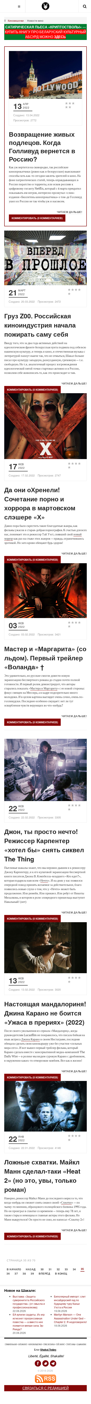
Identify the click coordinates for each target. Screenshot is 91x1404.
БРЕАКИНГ (22, 1344)
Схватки (66, 1202)
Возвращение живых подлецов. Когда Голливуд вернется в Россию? (42, 146)
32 (58, 1269)
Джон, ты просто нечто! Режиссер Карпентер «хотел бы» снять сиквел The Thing (44, 845)
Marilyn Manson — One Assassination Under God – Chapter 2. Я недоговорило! (70, 1318)
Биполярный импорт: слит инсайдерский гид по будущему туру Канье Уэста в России (70, 1302)
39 (32, 1273)
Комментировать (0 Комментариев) (37, 218)
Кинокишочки (16, 20)
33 (66, 1269)
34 (74, 1269)
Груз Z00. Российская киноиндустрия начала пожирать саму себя (40, 325)
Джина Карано (30, 1039)
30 (42, 1269)
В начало (14, 1269)
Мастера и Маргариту (43, 688)
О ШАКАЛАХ (81, 1344)
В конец (61, 1273)
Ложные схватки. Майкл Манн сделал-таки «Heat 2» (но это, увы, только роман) (42, 1175)
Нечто (44, 880)
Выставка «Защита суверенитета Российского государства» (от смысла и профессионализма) (29, 1302)
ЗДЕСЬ (60, 36)
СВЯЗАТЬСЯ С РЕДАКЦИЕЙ (45, 1388)
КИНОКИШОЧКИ (35, 1344)
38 (24, 1273)
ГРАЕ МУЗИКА (49, 1344)
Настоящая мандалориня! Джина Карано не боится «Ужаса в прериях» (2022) (45, 1013)
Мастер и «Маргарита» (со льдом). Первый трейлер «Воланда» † (45, 657)
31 (50, 1269)
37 (16, 1273)
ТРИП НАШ (70, 1344)
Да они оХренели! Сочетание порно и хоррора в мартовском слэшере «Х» (39, 503)
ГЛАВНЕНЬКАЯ (11, 1344)
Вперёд (44, 1273)
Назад (31, 1269)
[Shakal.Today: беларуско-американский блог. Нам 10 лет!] (45, 6)
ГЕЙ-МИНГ (60, 1344)
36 (8, 1273)
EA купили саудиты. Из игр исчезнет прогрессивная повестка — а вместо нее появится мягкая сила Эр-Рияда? (29, 1322)
